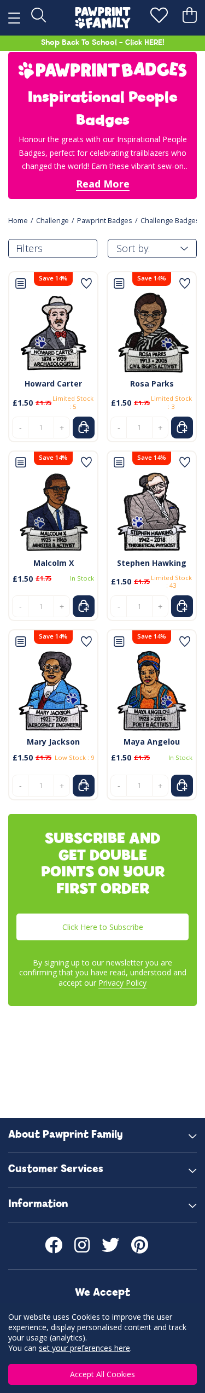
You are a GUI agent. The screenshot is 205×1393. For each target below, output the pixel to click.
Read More (103, 183)
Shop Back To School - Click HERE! (102, 43)
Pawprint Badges (104, 220)
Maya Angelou (152, 741)
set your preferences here (84, 1348)
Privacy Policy (122, 983)
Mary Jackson (53, 741)
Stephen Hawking (151, 563)
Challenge (52, 220)
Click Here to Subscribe (102, 927)
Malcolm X (53, 563)
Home (18, 220)
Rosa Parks (152, 383)
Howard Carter (53, 383)
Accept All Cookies (102, 1374)
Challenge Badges (170, 220)
